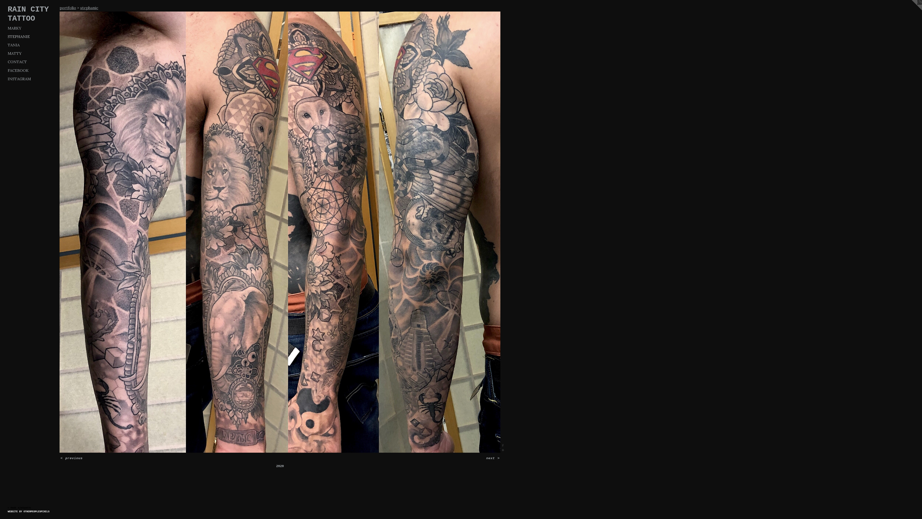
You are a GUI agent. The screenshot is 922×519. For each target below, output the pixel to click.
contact (17, 61)
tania (14, 45)
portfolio (68, 7)
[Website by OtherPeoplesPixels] (912, 9)
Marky (14, 28)
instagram (19, 78)
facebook (18, 70)
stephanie (19, 36)
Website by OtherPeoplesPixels (28, 511)
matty (15, 53)
